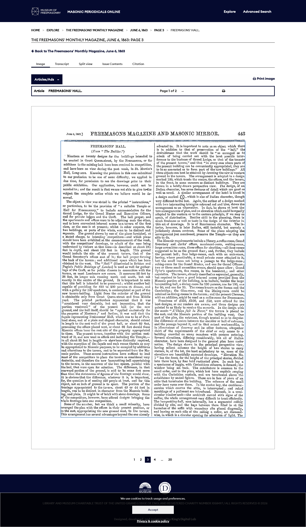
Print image (265, 78)
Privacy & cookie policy (153, 521)
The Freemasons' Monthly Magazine (94, 30)
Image (40, 64)
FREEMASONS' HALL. (65, 91)
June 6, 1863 (139, 30)
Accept (153, 510)
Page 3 (159, 30)
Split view (85, 64)
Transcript (62, 64)
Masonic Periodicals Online (93, 12)
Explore (230, 11)
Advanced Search (257, 11)
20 (170, 459)
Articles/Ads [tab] (44, 79)
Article (39, 91)
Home (35, 30)
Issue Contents (112, 64)
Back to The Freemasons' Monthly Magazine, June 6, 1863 (79, 51)
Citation (138, 64)
